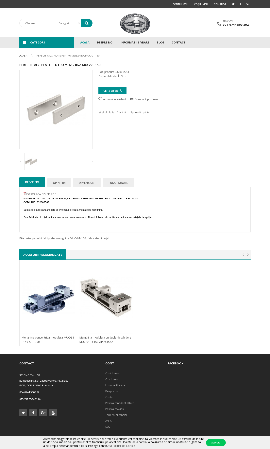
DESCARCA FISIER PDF (41, 194)
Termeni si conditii (116, 415)
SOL (107, 426)
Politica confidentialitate (119, 403)
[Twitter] (233, 4)
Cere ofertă (112, 90)
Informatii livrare (115, 385)
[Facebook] (240, 4)
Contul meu (180, 4)
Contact (109, 397)
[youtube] (53, 412)
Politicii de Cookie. (124, 446)
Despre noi (112, 391)
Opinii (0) (59, 183)
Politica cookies (114, 409)
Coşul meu (201, 4)
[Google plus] (247, 4)
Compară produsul (146, 99)
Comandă (220, 4)
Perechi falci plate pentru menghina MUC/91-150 (68, 55)
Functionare (118, 183)
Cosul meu (111, 379)
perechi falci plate (43, 238)
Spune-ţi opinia (139, 112)
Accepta (215, 442)
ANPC (108, 421)
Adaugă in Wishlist (114, 99)
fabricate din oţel (98, 238)
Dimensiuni (87, 183)
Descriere (32, 182)
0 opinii (121, 112)
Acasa (23, 55)
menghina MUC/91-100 (71, 238)
